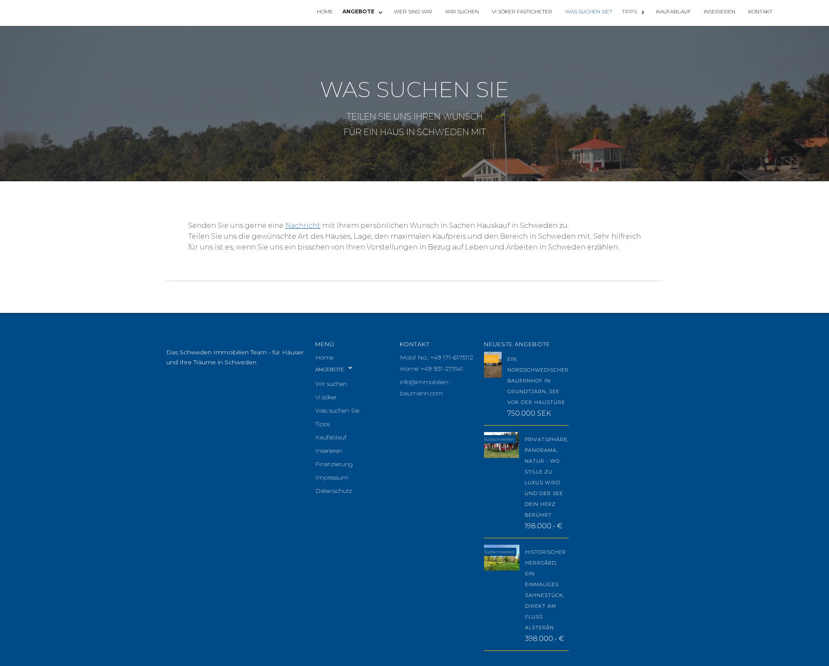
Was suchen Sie (337, 410)
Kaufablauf (330, 437)
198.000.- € (543, 526)
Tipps (322, 424)
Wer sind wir (413, 11)
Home (324, 357)
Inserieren (328, 451)
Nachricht (302, 225)
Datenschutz (333, 491)
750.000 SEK (529, 413)
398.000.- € (544, 638)
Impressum (331, 477)
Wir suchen (331, 384)
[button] (363, 12)
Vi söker (326, 397)
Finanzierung (334, 464)
